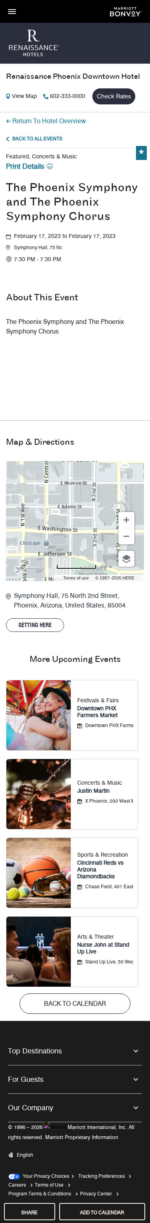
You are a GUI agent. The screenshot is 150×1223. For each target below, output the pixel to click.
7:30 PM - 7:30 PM (37, 259)
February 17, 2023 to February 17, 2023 (65, 236)
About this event (42, 298)
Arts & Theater (95, 936)
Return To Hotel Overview (49, 121)
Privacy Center (96, 1194)
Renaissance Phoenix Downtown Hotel (73, 77)
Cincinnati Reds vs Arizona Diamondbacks (100, 869)
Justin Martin (93, 790)
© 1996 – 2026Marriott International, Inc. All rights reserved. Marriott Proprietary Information (71, 1132)
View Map (24, 96)
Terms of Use (49, 1185)
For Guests (26, 1079)
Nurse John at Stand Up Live (103, 948)
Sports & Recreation (102, 854)
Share (29, 1212)
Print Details (25, 166)
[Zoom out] (126, 536)
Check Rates (114, 96)
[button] (38, 248)
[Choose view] (126, 559)
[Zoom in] (126, 520)
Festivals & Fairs (98, 700)
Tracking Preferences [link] (101, 1176)
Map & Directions (40, 442)
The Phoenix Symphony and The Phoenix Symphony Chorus (72, 202)
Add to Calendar (102, 1212)
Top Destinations (35, 1051)
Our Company (30, 1107)
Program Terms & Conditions (39, 1194)
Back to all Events (37, 139)
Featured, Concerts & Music (41, 156)
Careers (17, 1185)
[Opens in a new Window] (126, 11)
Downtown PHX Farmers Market (97, 712)
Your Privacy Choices (44, 1176)
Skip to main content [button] (26, 4)
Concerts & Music (99, 782)
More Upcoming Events (75, 659)
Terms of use (76, 578)
